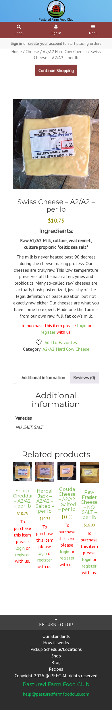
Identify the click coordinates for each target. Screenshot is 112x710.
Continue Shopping (56, 70)
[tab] (43, 377)
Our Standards (56, 636)
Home (16, 51)
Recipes (56, 669)
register (49, 332)
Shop (19, 33)
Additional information (43, 377)
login (81, 325)
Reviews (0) (84, 377)
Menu (93, 33)
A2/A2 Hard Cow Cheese (65, 51)
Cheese (32, 51)
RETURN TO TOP (56, 624)
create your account (45, 43)
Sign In (56, 33)
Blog (56, 662)
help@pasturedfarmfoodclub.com (56, 694)
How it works (56, 642)
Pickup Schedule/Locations (56, 649)
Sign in (16, 43)
